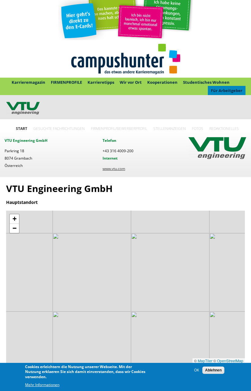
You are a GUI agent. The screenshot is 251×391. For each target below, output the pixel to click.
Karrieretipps (101, 82)
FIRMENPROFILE (66, 82)
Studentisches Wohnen (206, 82)
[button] (14, 219)
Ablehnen (213, 370)
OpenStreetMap (230, 360)
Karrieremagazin (28, 82)
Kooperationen (162, 82)
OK (196, 370)
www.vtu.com (114, 168)
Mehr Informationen (42, 384)
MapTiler (205, 360)
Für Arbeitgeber (226, 90)
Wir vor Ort (131, 82)
